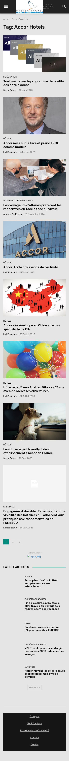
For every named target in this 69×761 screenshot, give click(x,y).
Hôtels (7, 139)
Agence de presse (13, 214)
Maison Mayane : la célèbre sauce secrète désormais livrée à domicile (45, 673)
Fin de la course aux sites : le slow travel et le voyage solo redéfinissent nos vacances (42, 605)
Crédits (35, 744)
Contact (34, 737)
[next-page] (20, 541)
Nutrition (30, 667)
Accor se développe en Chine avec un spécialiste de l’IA (31, 327)
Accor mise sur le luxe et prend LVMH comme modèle (31, 145)
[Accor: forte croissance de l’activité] (34, 239)
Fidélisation (10, 77)
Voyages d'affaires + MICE (18, 201)
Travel (28, 623)
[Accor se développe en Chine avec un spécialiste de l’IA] (34, 297)
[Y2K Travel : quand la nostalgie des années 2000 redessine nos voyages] (12, 649)
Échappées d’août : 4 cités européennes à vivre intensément (41, 583)
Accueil (6, 19)
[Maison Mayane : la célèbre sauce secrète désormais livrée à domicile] (12, 672)
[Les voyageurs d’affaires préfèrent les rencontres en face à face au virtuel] (34, 177)
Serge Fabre (9, 90)
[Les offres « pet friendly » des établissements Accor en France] (34, 421)
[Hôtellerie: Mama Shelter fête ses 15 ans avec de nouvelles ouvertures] (34, 359)
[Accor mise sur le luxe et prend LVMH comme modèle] (34, 115)
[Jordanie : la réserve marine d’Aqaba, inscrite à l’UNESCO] (12, 627)
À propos (35, 716)
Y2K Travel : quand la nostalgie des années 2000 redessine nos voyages (44, 651)
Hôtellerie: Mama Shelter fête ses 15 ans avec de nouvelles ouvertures (33, 389)
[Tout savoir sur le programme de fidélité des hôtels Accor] (34, 53)
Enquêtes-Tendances (35, 599)
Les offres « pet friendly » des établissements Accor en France (28, 451)
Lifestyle (8, 507)
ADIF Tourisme (34, 723)
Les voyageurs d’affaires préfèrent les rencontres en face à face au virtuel (32, 207)
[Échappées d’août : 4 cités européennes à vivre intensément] (12, 581)
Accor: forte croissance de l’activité (30, 267)
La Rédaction (10, 152)
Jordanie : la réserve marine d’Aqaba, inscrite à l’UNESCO (42, 629)
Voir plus (33, 687)
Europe (28, 577)
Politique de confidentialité (34, 730)
